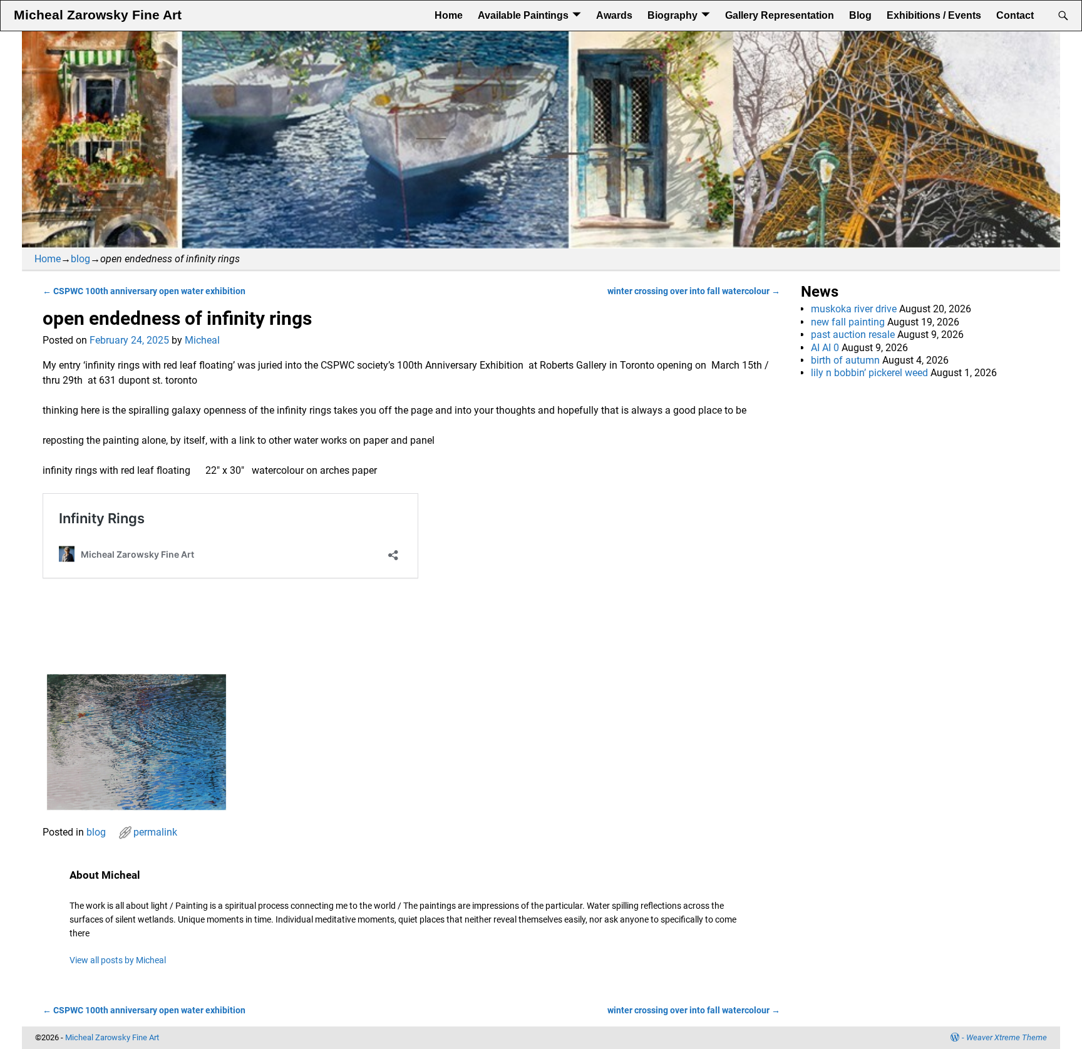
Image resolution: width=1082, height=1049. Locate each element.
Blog (860, 15)
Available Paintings (523, 15)
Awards (614, 15)
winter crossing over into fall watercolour (693, 291)
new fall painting (848, 322)
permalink (155, 832)
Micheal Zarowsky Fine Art (98, 15)
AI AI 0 (825, 348)
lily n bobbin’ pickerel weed (869, 373)
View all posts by (118, 960)
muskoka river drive (854, 309)
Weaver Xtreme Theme (1006, 1037)
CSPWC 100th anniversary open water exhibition (144, 291)
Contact (1015, 15)
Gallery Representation (779, 15)
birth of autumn (845, 360)
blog (80, 259)
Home (449, 15)
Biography (672, 15)
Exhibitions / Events (934, 15)
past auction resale (853, 334)
